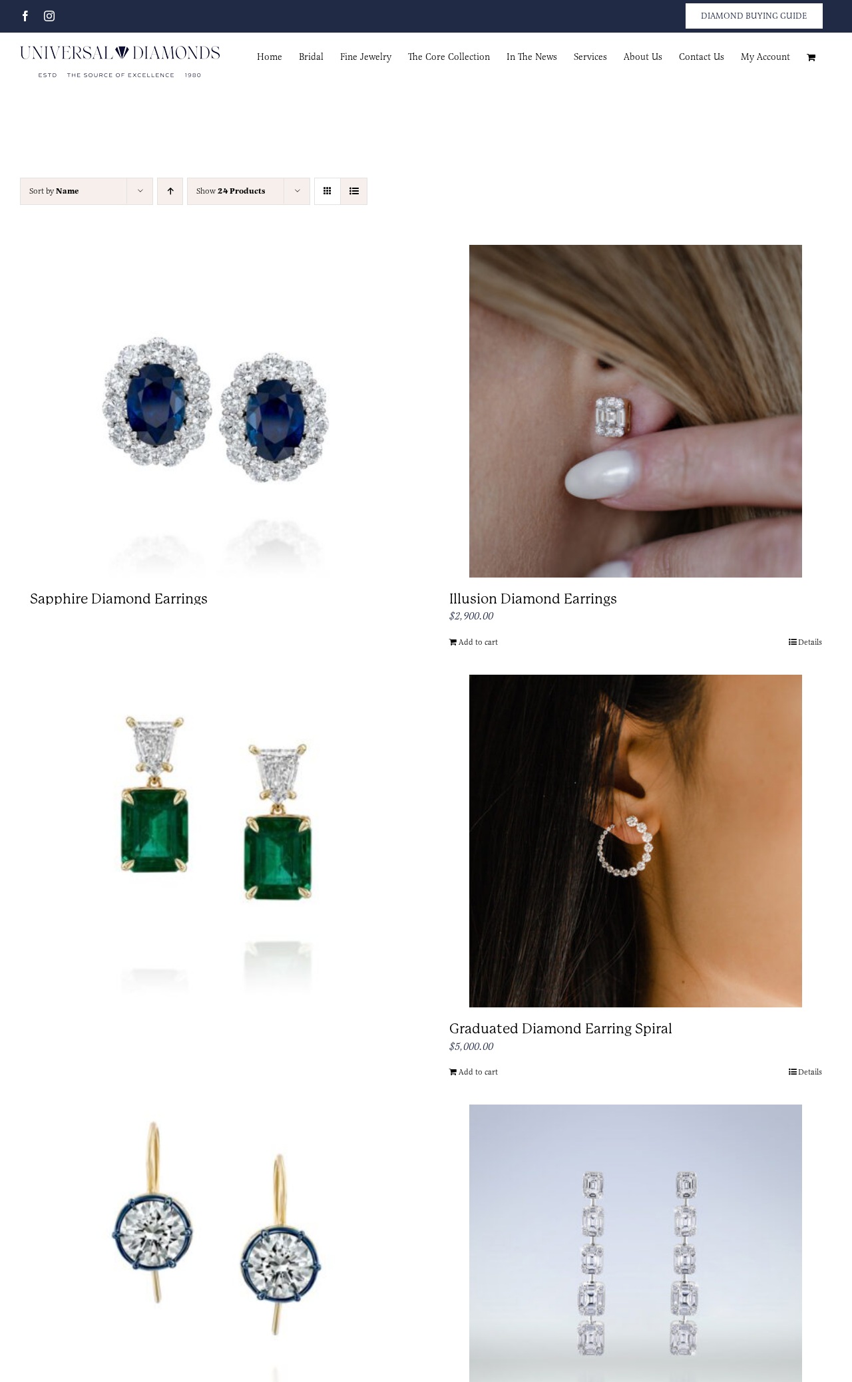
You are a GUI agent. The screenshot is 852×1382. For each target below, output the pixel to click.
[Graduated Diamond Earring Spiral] (635, 841)
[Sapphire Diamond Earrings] (216, 411)
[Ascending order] (170, 191)
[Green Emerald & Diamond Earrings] (216, 801)
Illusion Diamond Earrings (533, 599)
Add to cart (478, 642)
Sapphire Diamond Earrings (119, 599)
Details (810, 642)
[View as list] (354, 191)
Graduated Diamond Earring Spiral (560, 1029)
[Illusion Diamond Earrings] (635, 411)
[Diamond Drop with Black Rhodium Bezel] (216, 1231)
